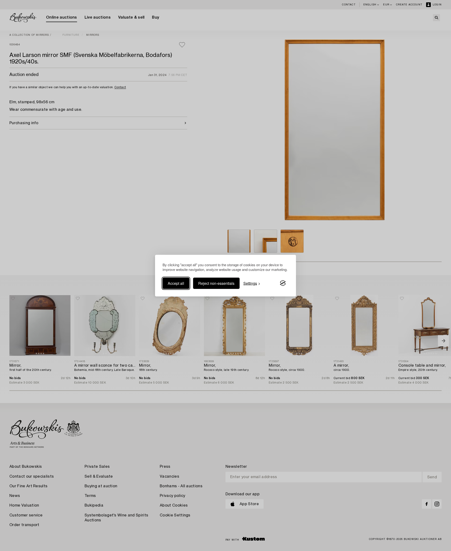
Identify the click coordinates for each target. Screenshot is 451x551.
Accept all (176, 283)
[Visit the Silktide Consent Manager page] (282, 283)
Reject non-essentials (216, 283)
